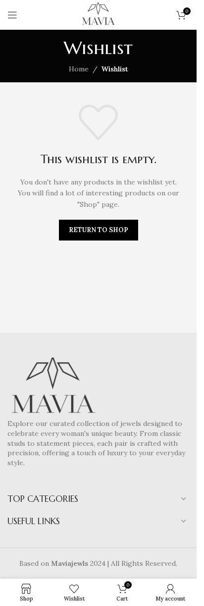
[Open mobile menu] (12, 15)
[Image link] (53, 387)
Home (79, 68)
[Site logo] (98, 14)
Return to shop (98, 230)
